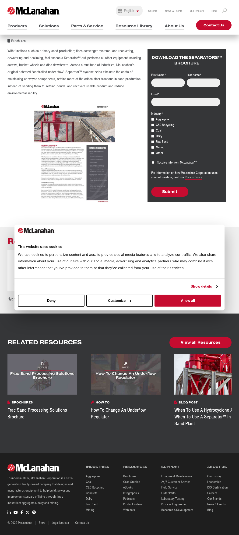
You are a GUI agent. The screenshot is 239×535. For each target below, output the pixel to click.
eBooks (128, 487)
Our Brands (214, 498)
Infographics (131, 493)
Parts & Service (87, 26)
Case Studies (131, 482)
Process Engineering (174, 504)
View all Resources (201, 342)
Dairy (89, 498)
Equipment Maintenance (176, 476)
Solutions (49, 26)
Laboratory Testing (173, 498)
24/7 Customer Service (175, 482)
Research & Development (177, 510)
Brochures (129, 476)
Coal (88, 482)
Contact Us (214, 25)
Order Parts (168, 493)
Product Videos (132, 504)
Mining (90, 510)
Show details (201, 287)
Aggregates (93, 476)
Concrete (92, 493)
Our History (214, 476)
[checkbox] (185, 136)
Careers (153, 11)
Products (17, 26)
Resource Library (134, 26)
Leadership (214, 482)
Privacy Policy (193, 177)
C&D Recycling (95, 487)
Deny (51, 301)
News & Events (174, 11)
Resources (135, 467)
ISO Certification (217, 487)
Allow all (188, 301)
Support (170, 467)
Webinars (129, 510)
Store (42, 523)
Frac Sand (92, 504)
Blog (214, 11)
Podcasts (129, 498)
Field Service (169, 487)
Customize (117, 301)
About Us (174, 26)
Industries (97, 467)
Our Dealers (197, 11)
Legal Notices (60, 523)
